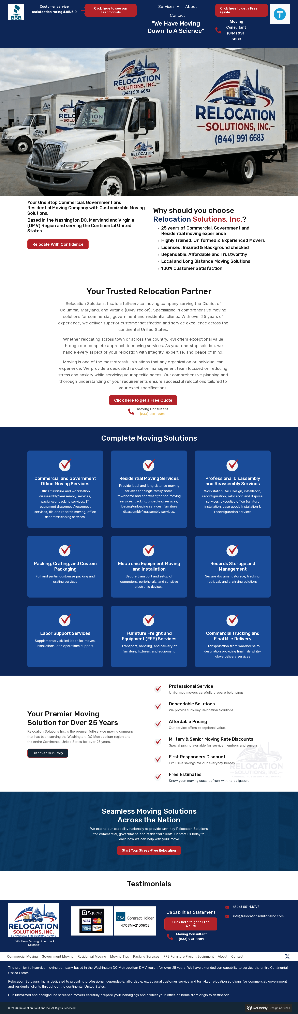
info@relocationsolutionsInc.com (258, 916)
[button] (287, 956)
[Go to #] (233, 487)
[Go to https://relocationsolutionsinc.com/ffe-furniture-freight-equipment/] (65, 489)
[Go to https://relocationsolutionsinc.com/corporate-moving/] (149, 489)
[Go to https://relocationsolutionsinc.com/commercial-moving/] (233, 636)
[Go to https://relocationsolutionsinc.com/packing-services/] (65, 564)
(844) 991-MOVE (246, 907)
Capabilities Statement (190, 912)
